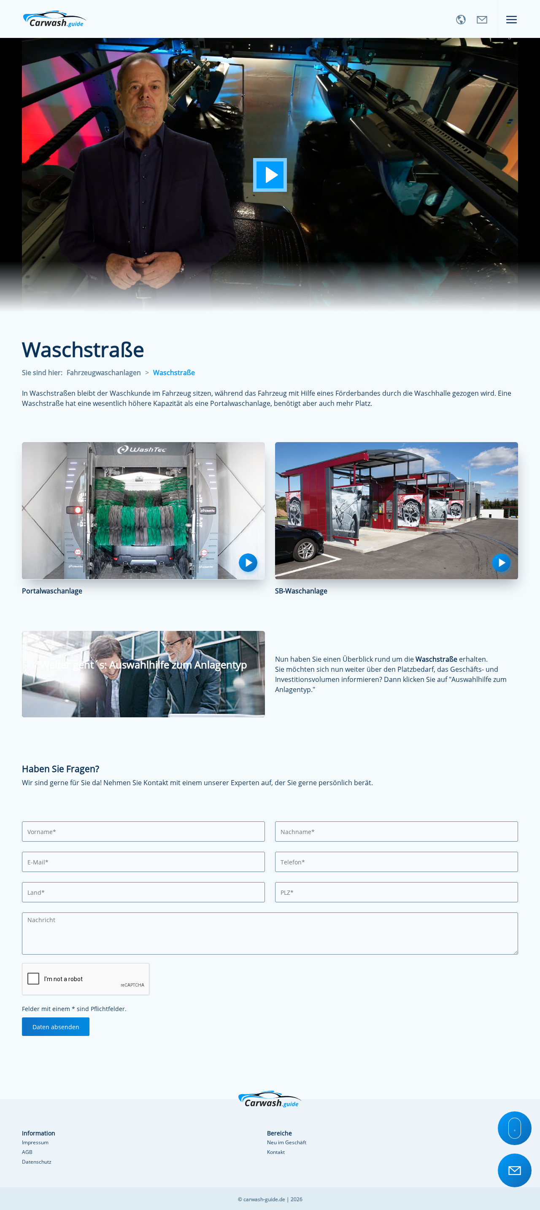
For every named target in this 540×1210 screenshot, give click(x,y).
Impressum (35, 1142)
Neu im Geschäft (286, 1142)
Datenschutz (36, 1161)
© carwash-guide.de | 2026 (270, 1199)
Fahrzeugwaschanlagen (104, 372)
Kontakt (276, 1152)
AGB (27, 1152)
